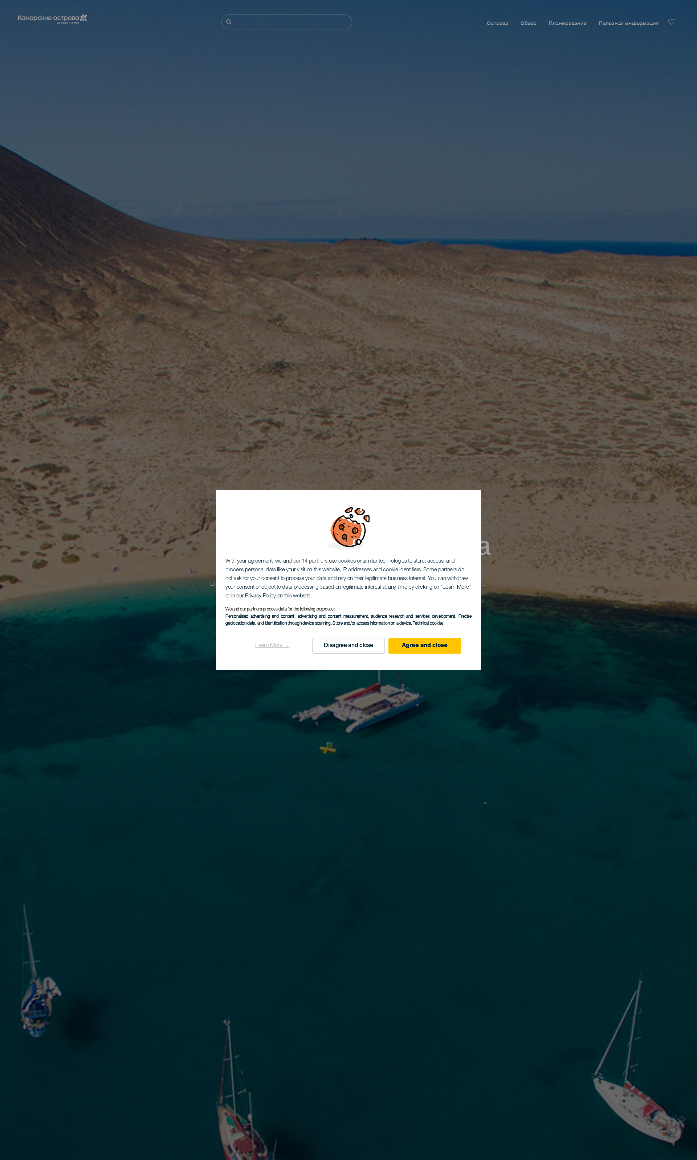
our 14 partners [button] (310, 561)
